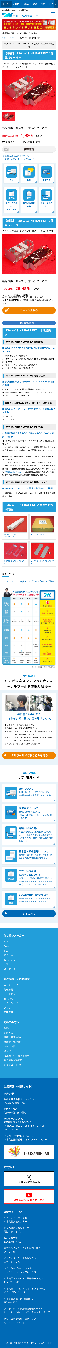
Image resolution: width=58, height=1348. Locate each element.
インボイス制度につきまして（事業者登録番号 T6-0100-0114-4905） (26, 1137)
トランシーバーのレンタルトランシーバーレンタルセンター (21, 1270)
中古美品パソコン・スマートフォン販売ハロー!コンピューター (24, 1290)
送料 (6, 1028)
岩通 (6, 964)
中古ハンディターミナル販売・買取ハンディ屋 (22, 1250)
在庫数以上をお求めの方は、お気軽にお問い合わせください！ (18, 157)
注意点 (7, 1051)
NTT (17, 3)
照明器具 (8, 1012)
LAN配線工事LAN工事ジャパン (13, 1239)
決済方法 (8, 1032)
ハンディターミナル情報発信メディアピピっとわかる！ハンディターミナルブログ (27, 1310)
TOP (4, 38)
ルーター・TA (11, 984)
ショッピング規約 (13, 1064)
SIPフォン (9, 998)
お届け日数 (9, 1046)
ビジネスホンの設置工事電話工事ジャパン (16, 1229)
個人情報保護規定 (13, 1060)
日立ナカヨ (9, 955)
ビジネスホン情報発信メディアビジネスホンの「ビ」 (20, 1320)
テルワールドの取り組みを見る (29, 755)
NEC (34, 3)
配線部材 (8, 989)
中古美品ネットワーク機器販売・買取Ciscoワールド (23, 1280)
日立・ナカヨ (47, 3)
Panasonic (9, 959)
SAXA (26, 3)
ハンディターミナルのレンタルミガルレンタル (20, 1260)
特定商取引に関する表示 (16, 1055)
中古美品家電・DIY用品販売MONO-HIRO (18, 1300)
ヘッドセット (11, 994)
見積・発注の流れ (13, 1037)
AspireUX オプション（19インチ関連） (37, 581)
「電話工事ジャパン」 (14, 471)
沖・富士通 (9, 968)
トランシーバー (12, 1003)
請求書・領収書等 (13, 1041)
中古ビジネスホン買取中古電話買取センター (15, 1219)
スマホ (7, 1007)
